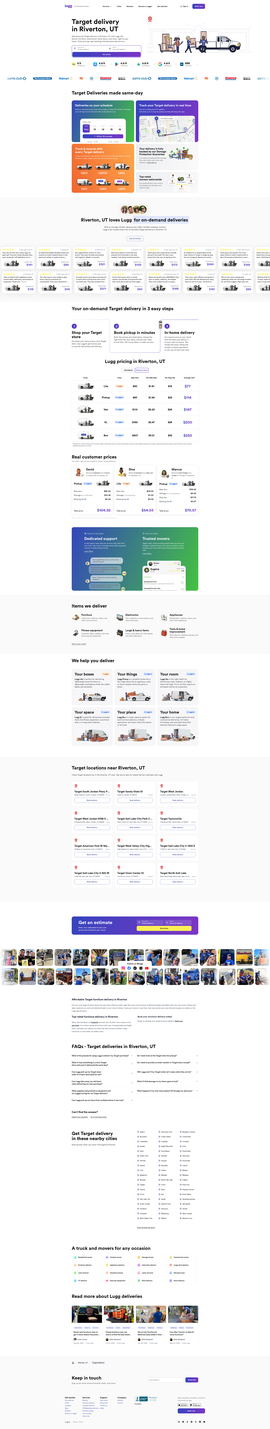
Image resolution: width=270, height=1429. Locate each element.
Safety (102, 1408)
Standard (128, 370)
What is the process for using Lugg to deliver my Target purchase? (100, 1055)
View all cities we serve (146, 1227)
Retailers (130, 6)
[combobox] (89, 48)
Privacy (75, 1422)
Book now (198, 6)
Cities (119, 6)
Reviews (120, 1400)
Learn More (88, 551)
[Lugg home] (68, 6)
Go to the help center (98, 1117)
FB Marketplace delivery (90, 1408)
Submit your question (80, 1117)
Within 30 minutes (104, 136)
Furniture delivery (88, 1403)
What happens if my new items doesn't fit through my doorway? (164, 1091)
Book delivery (92, 800)
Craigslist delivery (88, 1405)
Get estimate (162, 6)
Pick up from (81, 47)
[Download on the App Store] (183, 1405)
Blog (66, 1408)
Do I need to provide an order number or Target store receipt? (163, 1062)
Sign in (185, 6)
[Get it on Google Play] (195, 1405)
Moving (85, 1400)
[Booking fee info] (85, 499)
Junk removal (86, 1413)
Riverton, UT (83, 1363)
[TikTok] (135, 968)
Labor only (86, 1416)
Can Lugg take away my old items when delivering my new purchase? (87, 1082)
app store (75, 1025)
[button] (24, 258)
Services (106, 6)
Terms (81, 1422)
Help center (104, 1400)
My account (104, 1403)
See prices (107, 54)
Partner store (141, 370)
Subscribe (192, 1380)
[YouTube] (146, 968)
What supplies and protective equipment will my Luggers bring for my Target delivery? (91, 1092)
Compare (68, 1405)
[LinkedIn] (200, 1422)
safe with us (152, 162)
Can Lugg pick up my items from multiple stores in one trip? (98, 1100)
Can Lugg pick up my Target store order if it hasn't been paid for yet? (86, 1073)
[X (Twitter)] (141, 968)
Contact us (103, 1405)
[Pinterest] (191, 1422)
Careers (120, 1403)
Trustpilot (94, 1022)
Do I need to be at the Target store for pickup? (157, 1055)
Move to (115, 47)
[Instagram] (123, 968)
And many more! (79, 644)
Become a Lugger (71, 1413)
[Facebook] (129, 968)
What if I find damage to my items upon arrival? (157, 1081)
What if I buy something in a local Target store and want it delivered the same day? (90, 1063)
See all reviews (135, 238)
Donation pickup (87, 1411)
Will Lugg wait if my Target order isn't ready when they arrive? (164, 1072)
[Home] (73, 1362)
